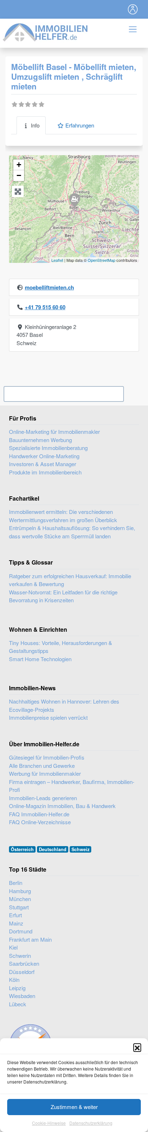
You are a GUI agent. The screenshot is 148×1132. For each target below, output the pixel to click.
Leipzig (17, 988)
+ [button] (19, 164)
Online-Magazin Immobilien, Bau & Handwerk (62, 805)
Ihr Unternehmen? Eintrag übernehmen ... (63, 394)
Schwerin (20, 955)
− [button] (19, 175)
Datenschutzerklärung (90, 1123)
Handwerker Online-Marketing (44, 456)
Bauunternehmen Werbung (40, 440)
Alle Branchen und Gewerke (42, 765)
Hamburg (20, 891)
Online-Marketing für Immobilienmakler (54, 431)
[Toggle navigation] (133, 9)
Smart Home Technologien (40, 659)
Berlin (15, 882)
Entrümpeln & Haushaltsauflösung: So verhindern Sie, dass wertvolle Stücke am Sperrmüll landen (72, 532)
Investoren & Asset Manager (42, 464)
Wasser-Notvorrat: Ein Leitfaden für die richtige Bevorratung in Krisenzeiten (63, 596)
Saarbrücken (24, 963)
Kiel (13, 947)
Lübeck (17, 1004)
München (20, 899)
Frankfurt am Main (30, 939)
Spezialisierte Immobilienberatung (48, 447)
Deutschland (52, 849)
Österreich (22, 849)
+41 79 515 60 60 (45, 307)
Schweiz (80, 849)
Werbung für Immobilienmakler (45, 773)
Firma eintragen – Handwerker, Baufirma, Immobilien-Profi (71, 786)
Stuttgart (19, 907)
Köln (14, 979)
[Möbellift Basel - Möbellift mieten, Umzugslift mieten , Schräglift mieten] (74, 200)
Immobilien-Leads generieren (43, 798)
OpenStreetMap (101, 260)
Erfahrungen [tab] (79, 125)
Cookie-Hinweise (49, 1123)
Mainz (16, 923)
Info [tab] (35, 125)
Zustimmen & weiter (74, 1106)
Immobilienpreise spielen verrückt (48, 717)
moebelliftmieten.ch (49, 287)
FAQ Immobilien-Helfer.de (39, 814)
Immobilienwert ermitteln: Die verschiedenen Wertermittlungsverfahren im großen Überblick (63, 516)
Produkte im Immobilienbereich (45, 472)
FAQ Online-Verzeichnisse (40, 822)
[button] (137, 1047)
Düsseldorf (21, 971)
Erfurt (15, 915)
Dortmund (20, 931)
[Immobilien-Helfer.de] (46, 31)
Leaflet (57, 260)
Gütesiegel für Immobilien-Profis (46, 757)
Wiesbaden (22, 995)
